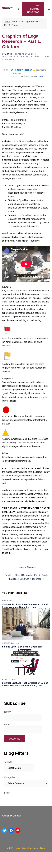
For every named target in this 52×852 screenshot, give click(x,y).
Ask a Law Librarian (11, 816)
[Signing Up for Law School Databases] (26, 624)
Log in (7, 793)
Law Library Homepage (33, 8)
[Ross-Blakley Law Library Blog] (7, 9)
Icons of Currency (27, 567)
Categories (9, 777)
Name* (7, 712)
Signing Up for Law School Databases (22, 647)
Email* (7, 724)
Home (7, 21)
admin (8, 54)
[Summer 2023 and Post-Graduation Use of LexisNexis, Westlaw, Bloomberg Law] (26, 662)
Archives (8, 762)
